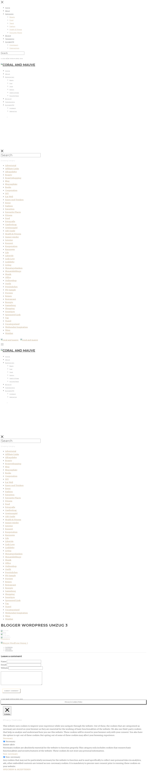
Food (11, 20)
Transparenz (9, 39)
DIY (7, 193)
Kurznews (10, 249)
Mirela (3, 632)
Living (8, 265)
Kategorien (9, 14)
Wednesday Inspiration (16, 327)
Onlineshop (11, 280)
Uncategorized (12, 324)
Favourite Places (15, 33)
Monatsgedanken (13, 268)
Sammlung (10, 305)
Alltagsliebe (11, 172)
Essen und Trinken (14, 199)
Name (3, 661)
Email (3, 665)
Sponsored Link (13, 314)
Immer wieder (12, 237)
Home (7, 8)
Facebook (9, 647)
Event (8, 203)
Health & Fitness (15, 30)
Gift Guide (10, 231)
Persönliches (11, 287)
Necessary (10, 741)
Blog (7, 181)
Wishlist (9, 333)
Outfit (8, 283)
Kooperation (11, 246)
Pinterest (9, 650)
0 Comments (5, 639)
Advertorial (10, 165)
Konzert (9, 243)
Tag (7, 318)
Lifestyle (9, 255)
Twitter (8, 649)
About (7, 11)
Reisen (8, 296)
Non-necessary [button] (10, 754)
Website (5, 668)
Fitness (8, 215)
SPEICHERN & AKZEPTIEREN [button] (17, 769)
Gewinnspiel (11, 227)
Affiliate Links (12, 168)
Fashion (12, 26)
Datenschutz (14, 48)
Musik (8, 274)
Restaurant (10, 299)
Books (8, 187)
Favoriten (9, 209)
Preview (9, 293)
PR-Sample (10, 290)
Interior (9, 240)
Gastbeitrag (11, 224)
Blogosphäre (11, 184)
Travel (11, 23)
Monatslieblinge (13, 271)
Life (7, 252)
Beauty (12, 17)
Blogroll (8, 36)
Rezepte (9, 302)
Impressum (13, 45)
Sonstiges (10, 311)
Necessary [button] (8, 738)
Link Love (10, 259)
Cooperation (11, 190)
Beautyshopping (13, 178)
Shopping (10, 308)
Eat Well (9, 196)
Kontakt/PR (9, 42)
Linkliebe (9, 262)
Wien (7, 330)
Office (8, 277)
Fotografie (10, 221)
